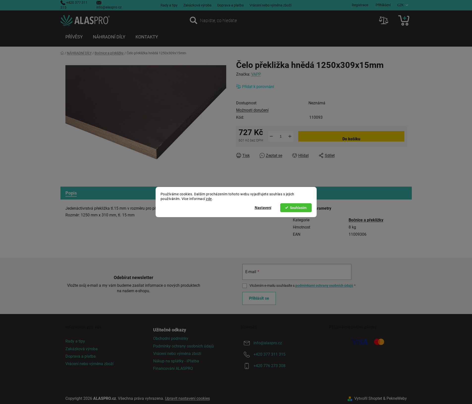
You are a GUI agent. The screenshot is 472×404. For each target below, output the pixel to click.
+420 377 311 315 (269, 354)
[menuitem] (74, 37)
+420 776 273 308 (269, 366)
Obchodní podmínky (170, 338)
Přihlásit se (259, 298)
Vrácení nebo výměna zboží (270, 5)
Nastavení (263, 207)
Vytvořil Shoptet (368, 398)
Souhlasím (298, 208)
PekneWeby (397, 398)
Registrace (360, 5)
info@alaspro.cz (109, 7)
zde (209, 199)
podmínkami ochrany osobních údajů (324, 286)
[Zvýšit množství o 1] (290, 136)
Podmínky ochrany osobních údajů (183, 346)
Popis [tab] (71, 193)
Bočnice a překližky (366, 220)
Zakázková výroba (197, 5)
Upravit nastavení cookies (187, 398)
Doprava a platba (230, 5)
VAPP (256, 74)
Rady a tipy (169, 5)
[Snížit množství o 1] (271, 136)
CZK (400, 5)
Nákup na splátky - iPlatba (176, 361)
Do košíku (351, 139)
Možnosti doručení (252, 110)
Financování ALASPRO (173, 368)
